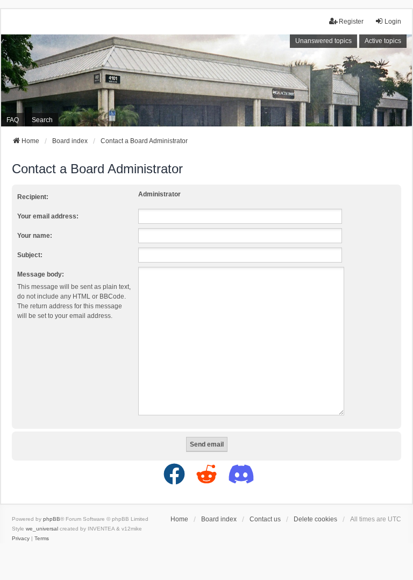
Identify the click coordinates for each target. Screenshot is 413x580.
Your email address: (48, 216)
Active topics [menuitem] (383, 41)
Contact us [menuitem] (265, 519)
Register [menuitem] (351, 21)
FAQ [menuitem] (12, 120)
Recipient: (32, 197)
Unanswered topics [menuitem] (323, 41)
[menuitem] (21, 538)
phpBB (51, 519)
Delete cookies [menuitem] (315, 519)
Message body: (40, 274)
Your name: (34, 235)
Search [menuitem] (42, 120)
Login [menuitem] (392, 21)
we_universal (42, 529)
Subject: (29, 255)
